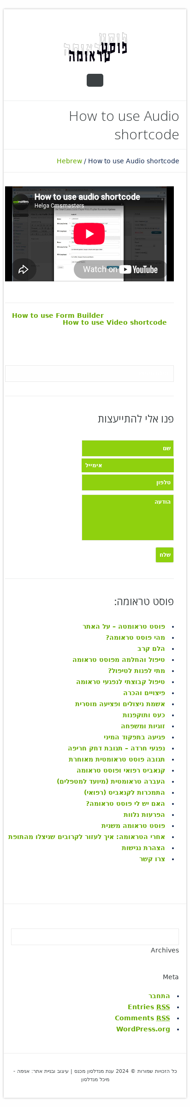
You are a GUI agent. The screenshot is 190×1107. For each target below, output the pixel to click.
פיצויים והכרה (143, 692)
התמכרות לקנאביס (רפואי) (124, 792)
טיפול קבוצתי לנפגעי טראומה (120, 681)
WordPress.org (143, 1029)
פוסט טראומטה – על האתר (124, 626)
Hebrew (69, 161)
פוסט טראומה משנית (133, 825)
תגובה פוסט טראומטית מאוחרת (117, 759)
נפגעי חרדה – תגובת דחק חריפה (116, 748)
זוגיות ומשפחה (143, 726)
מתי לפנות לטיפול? (136, 670)
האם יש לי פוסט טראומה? (125, 803)
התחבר (159, 996)
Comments (142, 1018)
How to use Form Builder (58, 315)
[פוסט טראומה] (95, 47)
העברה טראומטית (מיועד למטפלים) (111, 781)
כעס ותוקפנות (144, 715)
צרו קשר (152, 859)
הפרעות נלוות (144, 814)
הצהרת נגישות (143, 847)
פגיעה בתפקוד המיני (134, 737)
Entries (149, 1007)
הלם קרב (151, 648)
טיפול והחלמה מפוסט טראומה (118, 659)
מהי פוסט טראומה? (135, 637)
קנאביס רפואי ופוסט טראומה (121, 770)
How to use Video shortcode (115, 322)
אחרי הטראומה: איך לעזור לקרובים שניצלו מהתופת (86, 836)
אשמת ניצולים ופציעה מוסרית (120, 704)
